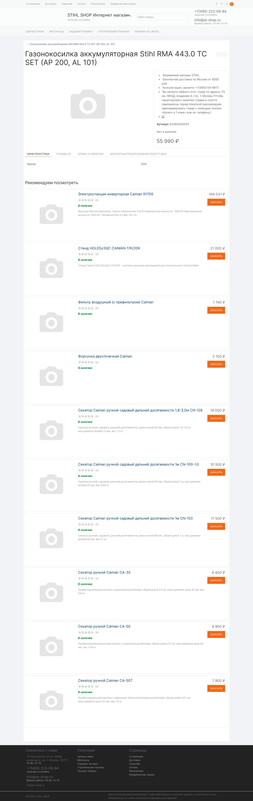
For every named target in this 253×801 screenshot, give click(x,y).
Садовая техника (81, 31)
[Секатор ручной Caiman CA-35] (51, 593)
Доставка (50, 3)
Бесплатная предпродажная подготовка (138, 153)
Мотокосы (56, 31)
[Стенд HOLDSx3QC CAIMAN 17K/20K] (51, 269)
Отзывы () (63, 153)
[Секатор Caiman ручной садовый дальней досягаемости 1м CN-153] (51, 539)
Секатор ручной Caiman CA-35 (104, 572)
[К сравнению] (218, 54)
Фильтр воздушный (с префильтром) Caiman (116, 302)
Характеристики (38, 153)
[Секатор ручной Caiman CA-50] (51, 647)
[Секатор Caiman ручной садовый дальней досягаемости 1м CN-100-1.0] (51, 485)
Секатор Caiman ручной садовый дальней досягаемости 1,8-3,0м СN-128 (140, 410)
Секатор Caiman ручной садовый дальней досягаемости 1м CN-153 (135, 518)
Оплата (81, 3)
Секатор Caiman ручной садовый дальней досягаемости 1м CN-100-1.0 (138, 464)
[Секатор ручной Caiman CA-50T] (51, 701)
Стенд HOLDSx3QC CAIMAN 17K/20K (109, 248)
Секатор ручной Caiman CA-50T (105, 680)
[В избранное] (225, 54)
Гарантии (67, 3)
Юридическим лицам (123, 3)
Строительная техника (113, 31)
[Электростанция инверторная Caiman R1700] (51, 214)
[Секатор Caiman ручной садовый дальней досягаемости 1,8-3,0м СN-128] (51, 431)
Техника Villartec (146, 31)
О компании (33, 3)
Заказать (216, 202)
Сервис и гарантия (90, 153)
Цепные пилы (35, 31)
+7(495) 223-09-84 (210, 11)
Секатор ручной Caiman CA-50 (104, 626)
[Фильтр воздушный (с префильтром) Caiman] (51, 323)
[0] (211, 3)
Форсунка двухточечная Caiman (105, 356)
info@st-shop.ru (207, 20)
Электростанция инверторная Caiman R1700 (115, 194)
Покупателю (98, 3)
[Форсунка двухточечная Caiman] (51, 377)
